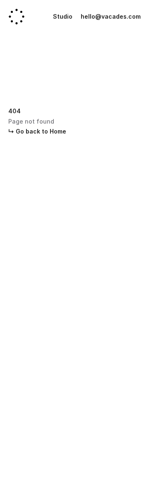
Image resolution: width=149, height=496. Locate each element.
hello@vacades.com (111, 16)
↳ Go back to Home (37, 131)
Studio (62, 16)
